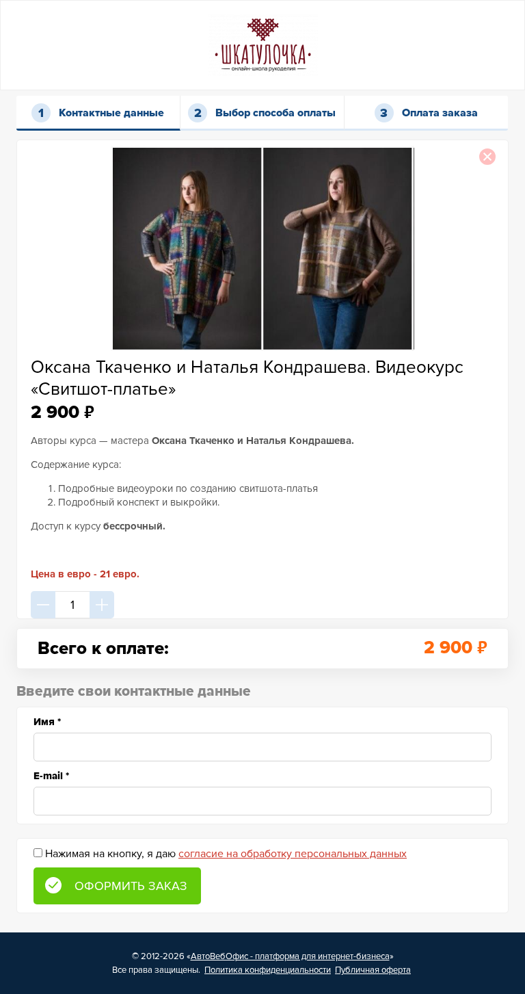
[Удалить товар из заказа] (487, 156)
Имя (47, 722)
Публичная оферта (373, 970)
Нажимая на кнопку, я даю (226, 854)
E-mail (51, 776)
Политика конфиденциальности (267, 970)
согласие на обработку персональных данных (292, 854)
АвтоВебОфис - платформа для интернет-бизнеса (290, 956)
